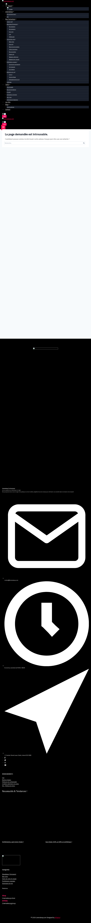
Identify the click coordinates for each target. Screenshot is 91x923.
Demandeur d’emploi (12, 95)
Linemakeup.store (8, 898)
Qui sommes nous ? (11, 14)
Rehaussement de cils (14, 79)
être (6, 876)
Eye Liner (11, 32)
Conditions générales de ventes (10, 784)
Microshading (12, 29)
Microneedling (12, 52)
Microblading (12, 27)
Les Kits (7, 102)
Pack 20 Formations (11, 90)
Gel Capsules (12, 67)
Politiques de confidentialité (9, 782)
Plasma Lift (11, 54)
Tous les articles (10, 107)
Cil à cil (10, 74)
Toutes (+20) (10, 22)
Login (4, 116)
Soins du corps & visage (9, 879)
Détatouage (11, 37)
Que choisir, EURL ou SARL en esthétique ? (59, 842)
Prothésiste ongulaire (8, 881)
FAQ (8, 17)
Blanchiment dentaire (14, 47)
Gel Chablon (12, 69)
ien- (4, 876)
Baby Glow (11, 42)
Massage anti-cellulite (14, 59)
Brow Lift (11, 44)
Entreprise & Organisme (12, 100)
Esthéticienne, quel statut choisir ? (13, 842)
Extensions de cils (7, 883)
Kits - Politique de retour (8, 786)
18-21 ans (9, 97)
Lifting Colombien (13, 49)
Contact (7, 109)
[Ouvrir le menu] (3, 127)
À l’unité (9, 92)
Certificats (9, 82)
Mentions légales (6, 780)
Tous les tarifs (10, 87)
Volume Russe (12, 77)
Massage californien (13, 57)
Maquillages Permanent (9, 874)
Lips (10, 34)
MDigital (57, 917)
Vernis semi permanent (14, 64)
